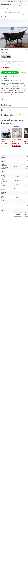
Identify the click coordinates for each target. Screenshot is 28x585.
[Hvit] (3, 56)
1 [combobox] (23, 72)
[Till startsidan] (6, 4)
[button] (14, 50)
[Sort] (8, 56)
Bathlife (3, 99)
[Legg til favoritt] (25, 23)
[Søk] (2, 9)
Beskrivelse (6, 105)
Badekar (5, 12)
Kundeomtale (13, 115)
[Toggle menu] (26, 5)
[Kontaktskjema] (19, 4)
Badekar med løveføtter (13, 12)
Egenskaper (6, 110)
